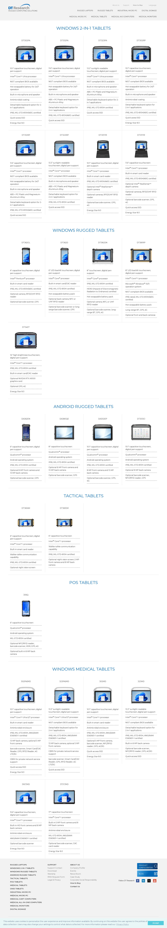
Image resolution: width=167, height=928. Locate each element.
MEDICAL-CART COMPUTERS (23, 899)
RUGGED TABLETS (105, 11)
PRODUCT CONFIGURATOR (146, 866)
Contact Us (75, 886)
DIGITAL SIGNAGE (149, 11)
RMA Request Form (56, 877)
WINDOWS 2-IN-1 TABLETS (22, 868)
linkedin (143, 880)
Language (152, 5)
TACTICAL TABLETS (19, 878)
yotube (154, 880)
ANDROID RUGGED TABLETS (23, 875)
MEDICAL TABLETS (99, 17)
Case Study (75, 877)
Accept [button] (156, 923)
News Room (75, 874)
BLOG (141, 874)
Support (126, 5)
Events (73, 871)
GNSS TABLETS (17, 889)
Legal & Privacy (54, 880)
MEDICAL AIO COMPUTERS (122, 17)
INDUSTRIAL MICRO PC (127, 11)
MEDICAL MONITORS (148, 17)
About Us (115, 5)
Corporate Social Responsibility (83, 880)
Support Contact (55, 868)
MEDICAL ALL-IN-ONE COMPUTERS (26, 902)
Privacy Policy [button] (122, 924)
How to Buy (138, 5)
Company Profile (77, 868)
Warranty (51, 874)
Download (52, 871)
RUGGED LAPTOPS (85, 11)
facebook (137, 880)
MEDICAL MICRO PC (78, 17)
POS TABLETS (16, 882)
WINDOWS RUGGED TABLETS (23, 871)
